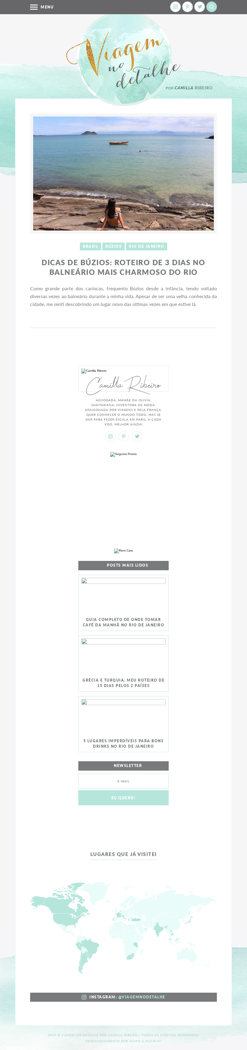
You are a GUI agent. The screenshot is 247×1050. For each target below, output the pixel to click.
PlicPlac (153, 1041)
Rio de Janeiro (146, 246)
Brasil (90, 246)
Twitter (199, 7)
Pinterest (187, 7)
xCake (135, 1041)
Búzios (113, 246)
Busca (211, 7)
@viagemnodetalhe (141, 997)
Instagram (175, 7)
